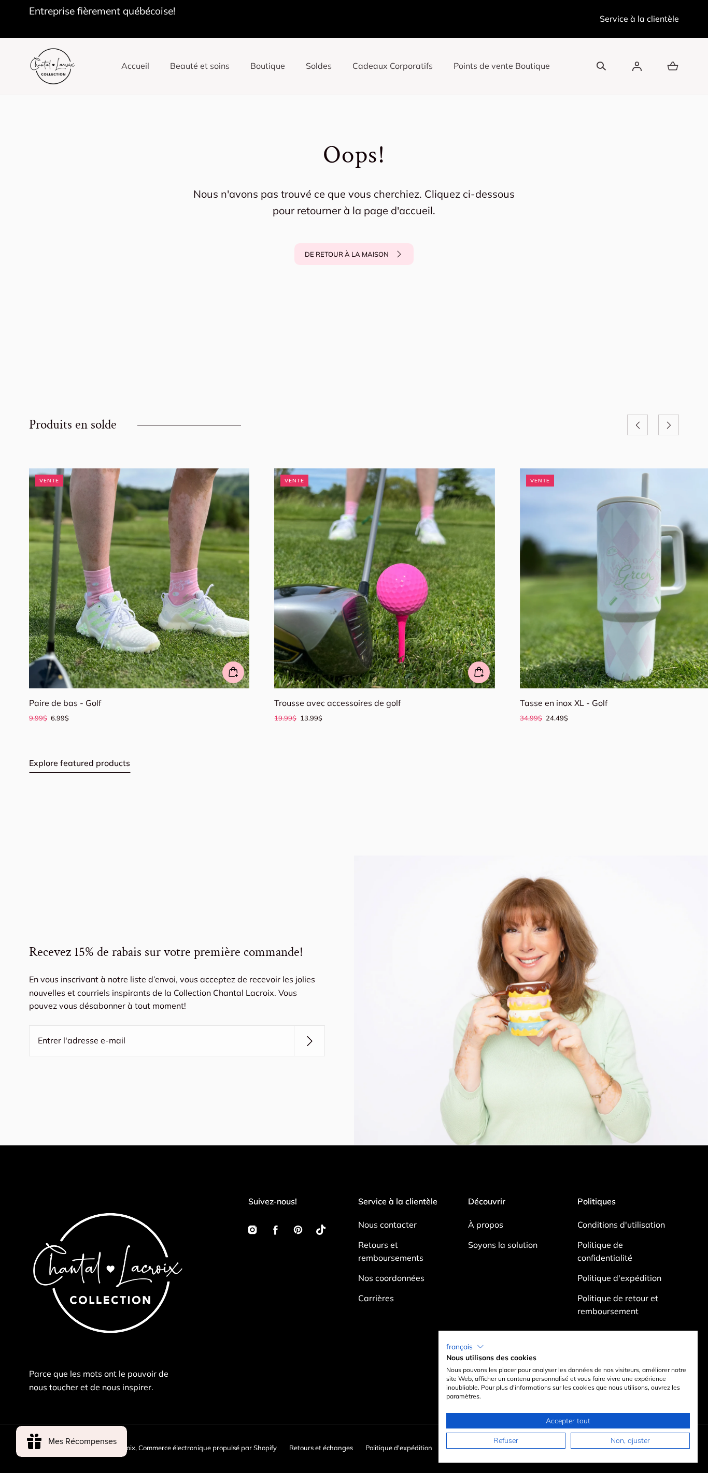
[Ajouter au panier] (233, 673)
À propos (485, 1224)
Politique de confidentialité (604, 1251)
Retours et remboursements (390, 1251)
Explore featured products (79, 763)
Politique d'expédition (619, 1278)
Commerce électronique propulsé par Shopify (207, 1447)
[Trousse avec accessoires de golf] (384, 578)
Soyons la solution (502, 1245)
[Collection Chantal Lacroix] (52, 66)
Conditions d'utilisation (621, 1224)
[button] (601, 66)
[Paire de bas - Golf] (139, 578)
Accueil (135, 66)
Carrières (376, 1298)
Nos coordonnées (391, 1278)
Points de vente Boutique (502, 66)
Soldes (319, 66)
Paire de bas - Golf (65, 703)
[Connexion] (637, 66)
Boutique (267, 66)
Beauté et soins (200, 66)
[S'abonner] (309, 1040)
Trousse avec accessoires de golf (337, 703)
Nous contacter (387, 1224)
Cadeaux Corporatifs (392, 66)
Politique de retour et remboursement (617, 1305)
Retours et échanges (321, 1447)
